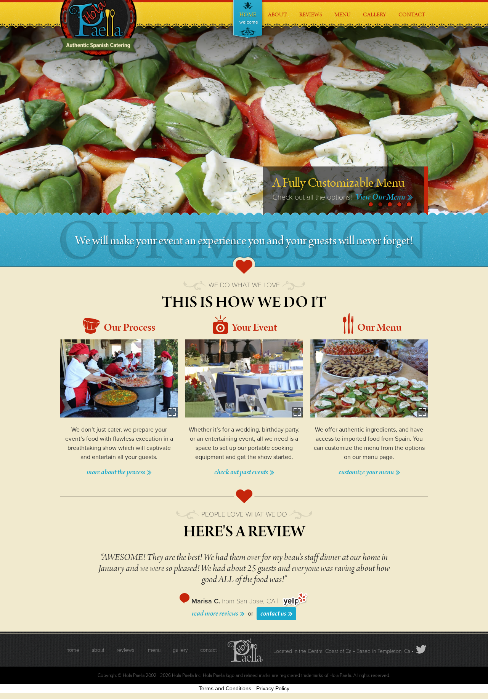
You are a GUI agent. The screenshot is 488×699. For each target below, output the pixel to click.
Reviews (311, 9)
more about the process (116, 472)
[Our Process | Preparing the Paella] (119, 378)
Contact (412, 9)
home (72, 650)
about (98, 650)
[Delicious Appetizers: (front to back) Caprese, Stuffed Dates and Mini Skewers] (369, 378)
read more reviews (215, 613)
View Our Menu (381, 197)
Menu (342, 9)
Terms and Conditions (225, 688)
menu (154, 650)
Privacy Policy (272, 688)
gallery (180, 650)
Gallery (375, 9)
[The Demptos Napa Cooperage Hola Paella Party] (244, 378)
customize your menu (367, 472)
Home (248, 18)
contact (208, 650)
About (277, 9)
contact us (273, 613)
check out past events (241, 472)
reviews (125, 650)
